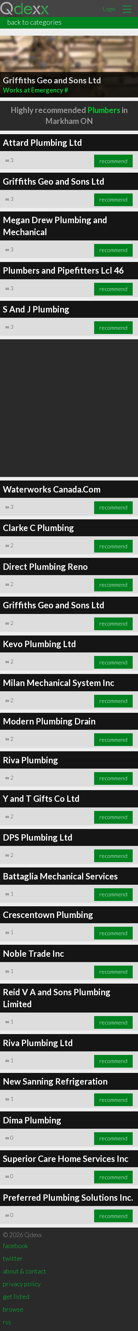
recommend (113, 161)
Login (109, 8)
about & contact (24, 1271)
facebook (15, 1245)
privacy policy (22, 1284)
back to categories (34, 22)
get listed (16, 1296)
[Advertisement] (69, 408)
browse (13, 1309)
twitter (13, 1258)
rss (7, 1322)
